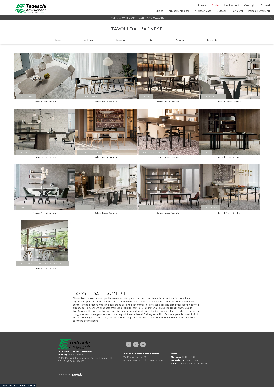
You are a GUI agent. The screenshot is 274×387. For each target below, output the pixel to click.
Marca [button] (58, 40)
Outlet (215, 5)
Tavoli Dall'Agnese (155, 18)
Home (112, 18)
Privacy (4, 385)
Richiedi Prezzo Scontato (44, 101)
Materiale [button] (121, 40)
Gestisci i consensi (27, 385)
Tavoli (141, 18)
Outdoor (221, 10)
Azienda (202, 5)
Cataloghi (249, 5)
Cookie (12, 385)
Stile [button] (150, 40)
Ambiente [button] (88, 40)
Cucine (159, 10)
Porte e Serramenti (259, 10)
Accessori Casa (203, 10)
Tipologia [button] (180, 40)
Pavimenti (237, 10)
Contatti (265, 5)
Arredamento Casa (179, 10)
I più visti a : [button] (213, 40)
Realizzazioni (231, 5)
